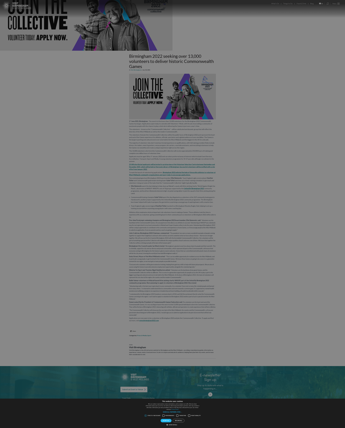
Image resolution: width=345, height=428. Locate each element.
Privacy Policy (175, 409)
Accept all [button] (166, 420)
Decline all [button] (178, 420)
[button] (172, 412)
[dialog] (172, 413)
